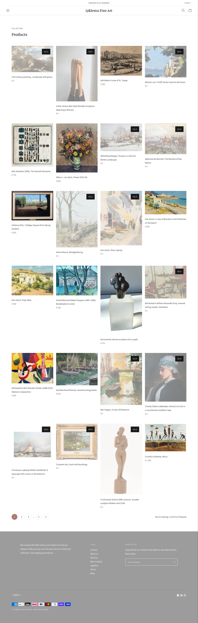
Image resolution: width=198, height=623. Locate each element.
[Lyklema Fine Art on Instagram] (185, 595)
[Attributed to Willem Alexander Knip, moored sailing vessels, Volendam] (166, 282)
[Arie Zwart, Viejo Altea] (32, 280)
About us (94, 553)
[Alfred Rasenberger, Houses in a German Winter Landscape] (121, 137)
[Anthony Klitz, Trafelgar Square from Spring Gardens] (32, 205)
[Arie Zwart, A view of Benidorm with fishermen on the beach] (166, 202)
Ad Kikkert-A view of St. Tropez (114, 80)
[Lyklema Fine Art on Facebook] (178, 595)
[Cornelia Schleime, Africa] (166, 438)
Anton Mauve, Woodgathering (69, 252)
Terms (93, 569)
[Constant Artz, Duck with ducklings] (77, 442)
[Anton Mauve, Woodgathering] (77, 219)
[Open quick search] (183, 10)
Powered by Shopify (40, 609)
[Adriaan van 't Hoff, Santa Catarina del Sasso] (166, 61)
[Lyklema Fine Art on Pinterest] (181, 595)
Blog (92, 573)
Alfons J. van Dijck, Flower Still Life (71, 177)
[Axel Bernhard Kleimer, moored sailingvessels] (77, 369)
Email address (133, 559)
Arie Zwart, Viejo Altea (21, 300)
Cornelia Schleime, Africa (156, 456)
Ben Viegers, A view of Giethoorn (114, 409)
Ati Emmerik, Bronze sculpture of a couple (119, 339)
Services (94, 557)
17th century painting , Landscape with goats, (32, 76)
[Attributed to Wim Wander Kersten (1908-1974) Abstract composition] (32, 368)
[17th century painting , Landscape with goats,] (32, 59)
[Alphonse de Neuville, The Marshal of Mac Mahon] (166, 138)
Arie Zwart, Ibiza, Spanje (111, 250)
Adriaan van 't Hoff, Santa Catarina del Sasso (165, 82)
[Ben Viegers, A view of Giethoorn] (121, 379)
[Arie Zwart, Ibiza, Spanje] (121, 218)
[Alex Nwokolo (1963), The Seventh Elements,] (32, 145)
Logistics (94, 565)
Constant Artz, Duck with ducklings (71, 464)
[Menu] (8, 10)
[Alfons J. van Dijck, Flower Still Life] (77, 147)
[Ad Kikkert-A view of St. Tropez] (121, 61)
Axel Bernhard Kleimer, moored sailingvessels (76, 390)
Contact (94, 549)
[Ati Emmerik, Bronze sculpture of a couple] (121, 300)
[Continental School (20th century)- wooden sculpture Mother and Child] (121, 459)
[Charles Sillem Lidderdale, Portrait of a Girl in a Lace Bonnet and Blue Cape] (166, 377)
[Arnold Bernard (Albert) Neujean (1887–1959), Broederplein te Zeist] (77, 280)
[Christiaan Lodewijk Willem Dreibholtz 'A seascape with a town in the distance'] (32, 444)
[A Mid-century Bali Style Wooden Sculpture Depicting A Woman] (77, 73)
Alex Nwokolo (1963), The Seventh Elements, (31, 171)
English (187, 3)
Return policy (96, 561)
